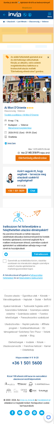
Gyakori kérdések (12, 306)
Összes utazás (12, 295)
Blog (32, 335)
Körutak (44, 295)
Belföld (47, 299)
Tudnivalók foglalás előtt (36, 306)
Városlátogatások (12, 299)
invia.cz (23, 400)
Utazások (11, 22)
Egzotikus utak (30, 295)
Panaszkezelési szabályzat (35, 317)
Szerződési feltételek (16, 310)
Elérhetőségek (16, 342)
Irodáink (30, 342)
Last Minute (22, 22)
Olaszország (34, 22)
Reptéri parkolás (30, 324)
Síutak (38, 299)
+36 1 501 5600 (27, 362)
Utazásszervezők (12, 346)
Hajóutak (28, 299)
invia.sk (31, 400)
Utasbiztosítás (12, 324)
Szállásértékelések (30, 328)
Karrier (47, 346)
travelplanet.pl (43, 400)
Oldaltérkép (28, 350)
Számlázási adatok (27, 313)
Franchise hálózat (33, 346)
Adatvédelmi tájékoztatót (31, 278)
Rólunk (40, 342)
